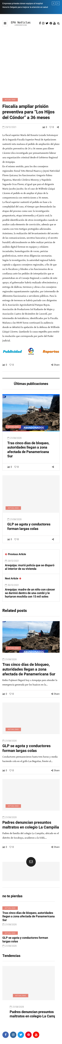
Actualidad (10, 99)
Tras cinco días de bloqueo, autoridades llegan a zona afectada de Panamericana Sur (28, 449)
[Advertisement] (31, 59)
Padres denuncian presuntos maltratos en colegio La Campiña (27, 1014)
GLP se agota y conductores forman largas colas (25, 939)
